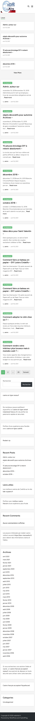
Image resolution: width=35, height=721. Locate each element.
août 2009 (6, 609)
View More (17, 73)
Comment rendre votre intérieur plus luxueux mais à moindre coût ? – (16, 348)
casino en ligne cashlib (14, 428)
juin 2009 (6, 616)
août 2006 (6, 656)
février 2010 (7, 600)
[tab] (3, 17)
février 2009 (7, 625)
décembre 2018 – (9, 64)
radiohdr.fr (17, 715)
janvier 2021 (7, 566)
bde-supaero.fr (8, 491)
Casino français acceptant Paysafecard (16, 685)
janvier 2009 (7, 628)
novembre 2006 (8, 653)
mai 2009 (6, 619)
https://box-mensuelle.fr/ (23, 535)
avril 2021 (6, 556)
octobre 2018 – (10, 203)
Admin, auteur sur (9, 25)
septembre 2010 (8, 578)
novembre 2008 (8, 634)
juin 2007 (6, 644)
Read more (8, 97)
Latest (3, 18)
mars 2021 (6, 560)
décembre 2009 (8, 606)
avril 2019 (6, 572)
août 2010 (6, 581)
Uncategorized (7, 83)
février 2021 (7, 563)
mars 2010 (6, 597)
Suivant (26, 372)
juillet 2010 (7, 584)
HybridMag (24, 718)
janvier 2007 (7, 650)
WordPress (13, 718)
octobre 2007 (7, 637)
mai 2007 (6, 647)
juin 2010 (6, 588)
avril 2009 (6, 622)
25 (18, 372)
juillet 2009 (7, 612)
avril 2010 (6, 594)
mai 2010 (6, 591)
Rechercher (7, 381)
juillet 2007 (7, 640)
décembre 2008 (8, 631)
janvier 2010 (7, 603)
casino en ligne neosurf (11, 395)
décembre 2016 (8, 575)
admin (6, 101)
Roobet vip (6, 440)
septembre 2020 (8, 569)
